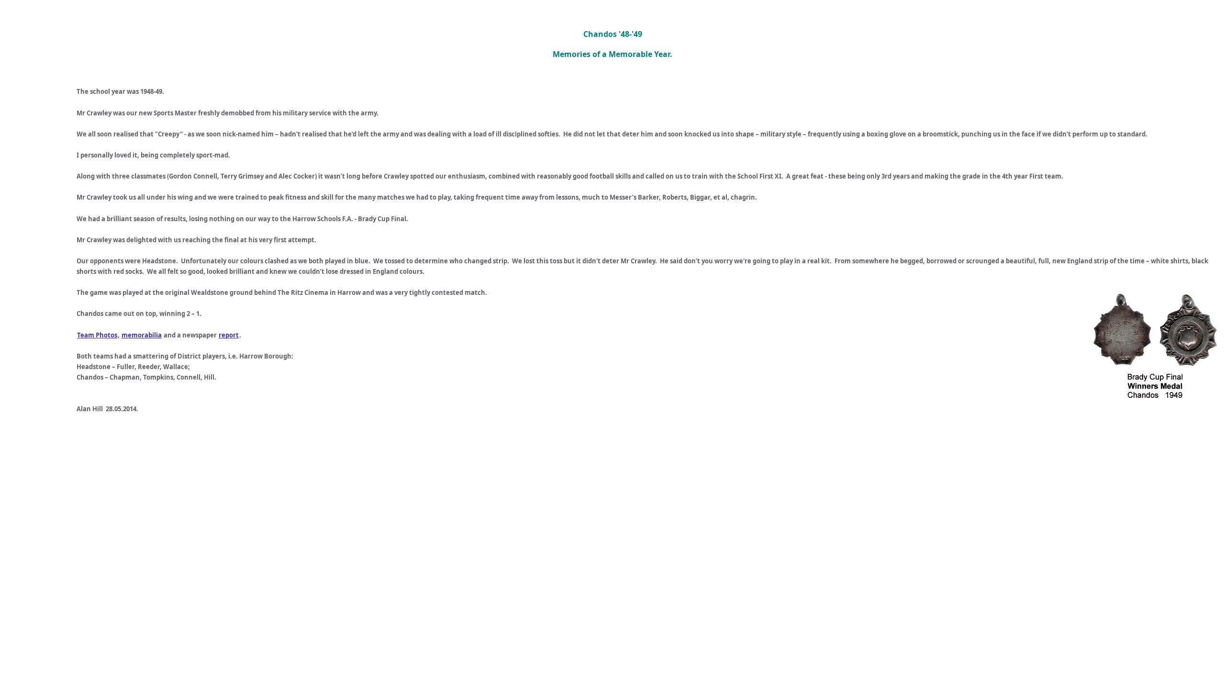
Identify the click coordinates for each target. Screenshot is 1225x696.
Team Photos (97, 335)
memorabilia (142, 335)
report (229, 335)
